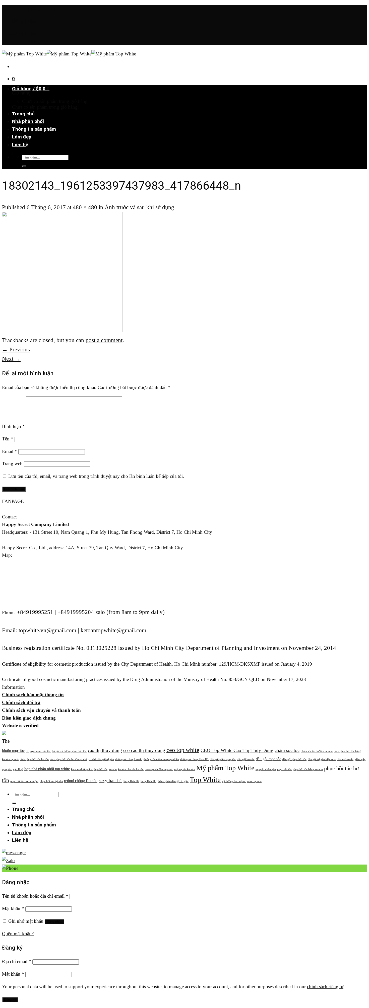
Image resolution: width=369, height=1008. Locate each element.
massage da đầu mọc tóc (159, 769)
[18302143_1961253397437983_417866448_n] (62, 330)
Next (11, 358)
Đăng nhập (54, 921)
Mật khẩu (13, 908)
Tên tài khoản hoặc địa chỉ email (35, 896)
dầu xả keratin (345, 759)
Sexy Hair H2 (131, 781)
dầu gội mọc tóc (268, 759)
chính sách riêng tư (325, 986)
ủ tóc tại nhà (254, 781)
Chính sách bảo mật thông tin (33, 694)
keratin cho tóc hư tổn (131, 769)
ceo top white (182, 749)
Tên (7, 438)
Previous (16, 349)
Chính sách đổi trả (21, 702)
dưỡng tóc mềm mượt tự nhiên (161, 759)
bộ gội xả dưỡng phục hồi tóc (69, 751)
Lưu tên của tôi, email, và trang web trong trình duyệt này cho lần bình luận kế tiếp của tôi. (96, 476)
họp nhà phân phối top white (47, 769)
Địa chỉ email (16, 961)
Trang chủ (23, 114)
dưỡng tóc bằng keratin (128, 759)
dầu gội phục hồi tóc (294, 759)
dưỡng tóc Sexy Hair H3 (194, 759)
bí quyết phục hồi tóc (38, 751)
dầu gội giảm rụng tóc (223, 759)
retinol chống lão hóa (80, 781)
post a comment (104, 340)
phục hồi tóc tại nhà (51, 781)
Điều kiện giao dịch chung (29, 718)
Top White (205, 780)
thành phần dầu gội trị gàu (173, 781)
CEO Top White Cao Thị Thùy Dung (237, 750)
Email (9, 451)
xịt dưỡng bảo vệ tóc (234, 781)
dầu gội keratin (246, 759)
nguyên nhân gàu (266, 769)
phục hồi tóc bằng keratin (308, 769)
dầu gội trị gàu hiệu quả (322, 759)
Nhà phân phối (28, 121)
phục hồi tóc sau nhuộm (24, 781)
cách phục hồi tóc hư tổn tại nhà (68, 759)
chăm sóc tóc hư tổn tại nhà (317, 751)
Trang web (12, 463)
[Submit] (24, 166)
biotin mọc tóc (13, 750)
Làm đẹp (21, 137)
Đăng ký (10, 999)
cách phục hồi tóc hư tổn (34, 759)
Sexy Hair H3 (148, 781)
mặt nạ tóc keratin (184, 769)
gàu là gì (18, 769)
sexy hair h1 (110, 780)
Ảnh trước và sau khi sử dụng (139, 207)
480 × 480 (85, 207)
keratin (113, 769)
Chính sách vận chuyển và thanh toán (41, 710)
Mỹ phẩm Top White (225, 768)
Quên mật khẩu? (18, 933)
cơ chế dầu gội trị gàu (101, 759)
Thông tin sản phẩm (34, 129)
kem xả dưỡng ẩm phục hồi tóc (89, 769)
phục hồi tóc (284, 769)
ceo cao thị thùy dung (144, 750)
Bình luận (13, 426)
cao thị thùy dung (105, 750)
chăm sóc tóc (287, 750)
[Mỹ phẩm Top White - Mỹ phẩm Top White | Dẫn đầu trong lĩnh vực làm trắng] (69, 53)
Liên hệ (20, 144)
